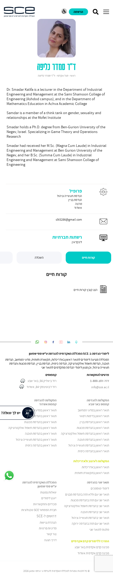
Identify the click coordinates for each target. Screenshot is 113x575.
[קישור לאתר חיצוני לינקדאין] (69, 342)
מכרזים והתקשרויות (44, 504)
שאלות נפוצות (48, 492)
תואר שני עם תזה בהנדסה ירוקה (90, 523)
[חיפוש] (95, 11)
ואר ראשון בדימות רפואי (93, 416)
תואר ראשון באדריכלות (95, 467)
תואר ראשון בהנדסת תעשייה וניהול (88, 445)
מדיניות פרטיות (47, 528)
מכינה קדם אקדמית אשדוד (93, 553)
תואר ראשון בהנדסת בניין (94, 422)
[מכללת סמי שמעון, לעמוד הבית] (19, 12)
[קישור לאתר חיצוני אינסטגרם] (46, 342)
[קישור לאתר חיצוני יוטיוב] (61, 342)
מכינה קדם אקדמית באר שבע (92, 547)
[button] (106, 11)
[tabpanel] (56, 284)
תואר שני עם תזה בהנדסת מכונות (90, 500)
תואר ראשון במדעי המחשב (93, 410)
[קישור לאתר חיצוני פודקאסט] (76, 342)
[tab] (88, 257)
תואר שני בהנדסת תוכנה (95, 512)
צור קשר (51, 534)
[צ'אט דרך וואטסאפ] (9, 476)
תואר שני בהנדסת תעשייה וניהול (90, 518)
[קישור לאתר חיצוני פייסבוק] (53, 342)
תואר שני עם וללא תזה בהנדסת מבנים (87, 494)
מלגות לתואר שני (99, 529)
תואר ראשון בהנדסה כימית (93, 451)
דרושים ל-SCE (46, 516)
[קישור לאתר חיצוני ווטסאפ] (37, 342)
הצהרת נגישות (48, 522)
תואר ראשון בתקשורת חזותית (92, 473)
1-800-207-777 (99, 381)
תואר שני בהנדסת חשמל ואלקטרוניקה (86, 506)
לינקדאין (77, 242)
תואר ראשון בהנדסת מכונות (93, 428)
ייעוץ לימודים (48, 498)
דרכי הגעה (50, 540)
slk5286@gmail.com (69, 219)
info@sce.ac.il (100, 387)
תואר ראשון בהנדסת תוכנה (93, 439)
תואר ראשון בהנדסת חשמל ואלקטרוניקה (85, 433)
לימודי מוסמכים (100, 488)
